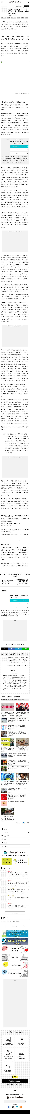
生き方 (5, 829)
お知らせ (6, 846)
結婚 (27, 17)
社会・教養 (6, 836)
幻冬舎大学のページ (16, 534)
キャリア (4, 17)
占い (19, 921)
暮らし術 (5, 832)
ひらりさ (13, 670)
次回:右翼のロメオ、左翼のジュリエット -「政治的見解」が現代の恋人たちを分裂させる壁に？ (22, 582)
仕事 (19, 17)
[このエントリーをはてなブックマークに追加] (17, 1107)
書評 (9, 17)
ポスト (27, 6)
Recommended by (19, 822)
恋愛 (23, 17)
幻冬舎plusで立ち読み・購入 (19, 146)
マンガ (5, 842)
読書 (5, 839)
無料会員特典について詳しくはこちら (15, 1084)
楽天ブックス (19, 153)
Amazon (19, 149)
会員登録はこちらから (15, 1081)
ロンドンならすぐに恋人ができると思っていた (17, 7)
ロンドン (14, 17)
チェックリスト (11, 921)
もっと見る (15, 913)
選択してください (21, 665)
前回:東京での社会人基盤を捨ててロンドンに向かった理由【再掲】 (8, 582)
